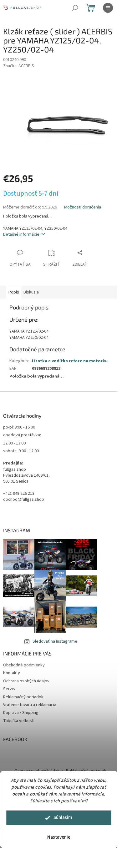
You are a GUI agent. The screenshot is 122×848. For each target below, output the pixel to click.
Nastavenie (58, 837)
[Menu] (108, 8)
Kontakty (11, 673)
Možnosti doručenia (82, 207)
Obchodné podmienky (24, 665)
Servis (9, 689)
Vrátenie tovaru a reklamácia (29, 705)
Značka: (18, 66)
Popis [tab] (13, 292)
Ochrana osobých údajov (26, 681)
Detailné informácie (21, 234)
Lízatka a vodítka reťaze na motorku (70, 361)
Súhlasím (62, 817)
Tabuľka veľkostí (18, 721)
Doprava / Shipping (20, 713)
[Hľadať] (75, 8)
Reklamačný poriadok (23, 697)
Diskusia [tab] (31, 292)
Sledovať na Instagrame (55, 641)
